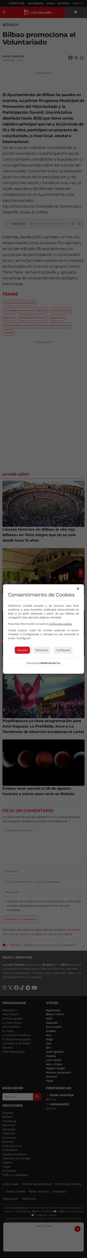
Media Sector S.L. (50, 663)
